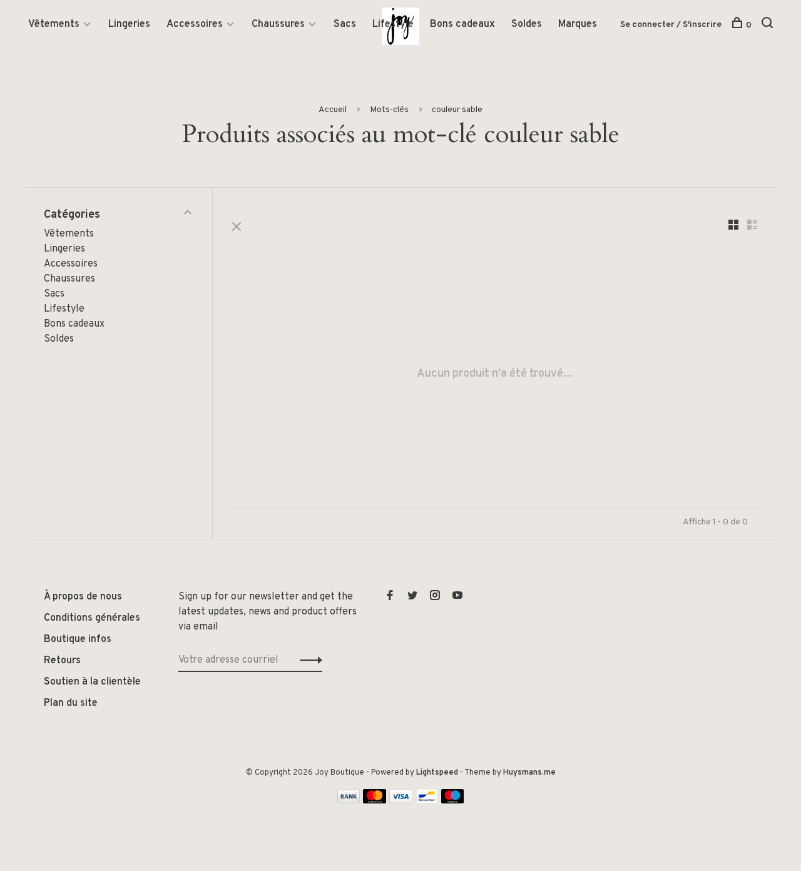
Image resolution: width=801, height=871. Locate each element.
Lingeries (129, 24)
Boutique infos (77, 639)
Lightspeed (437, 773)
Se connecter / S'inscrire (671, 24)
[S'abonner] (307, 660)
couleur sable (457, 109)
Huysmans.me (529, 773)
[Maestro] (452, 801)
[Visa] (400, 801)
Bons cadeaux (462, 24)
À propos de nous (83, 597)
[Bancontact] (427, 801)
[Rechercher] (769, 25)
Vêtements (53, 24)
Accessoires (194, 24)
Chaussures (278, 24)
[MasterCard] (374, 801)
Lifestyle (393, 24)
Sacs (345, 24)
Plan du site (71, 703)
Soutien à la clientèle (92, 682)
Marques (577, 24)
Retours (62, 661)
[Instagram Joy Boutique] (435, 597)
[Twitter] (412, 597)
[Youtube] (457, 597)
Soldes (526, 24)
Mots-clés (389, 109)
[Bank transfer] (348, 801)
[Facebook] (390, 597)
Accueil (333, 109)
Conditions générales (92, 618)
